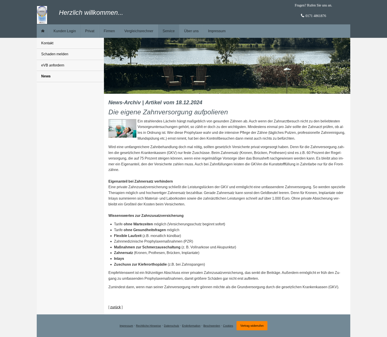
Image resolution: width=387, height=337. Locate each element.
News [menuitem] (46, 76)
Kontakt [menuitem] (47, 43)
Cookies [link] (228, 325)
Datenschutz (171, 325)
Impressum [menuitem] (217, 31)
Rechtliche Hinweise (148, 325)
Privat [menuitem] (89, 31)
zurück (115, 307)
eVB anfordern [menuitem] (52, 65)
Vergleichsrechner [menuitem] (138, 31)
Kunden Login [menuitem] (65, 31)
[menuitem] (43, 31)
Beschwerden (211, 325)
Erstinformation (191, 325)
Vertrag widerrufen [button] (252, 325)
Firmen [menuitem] (109, 31)
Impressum (126, 325)
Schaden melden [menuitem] (54, 54)
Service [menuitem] (169, 31)
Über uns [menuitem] (191, 31)
